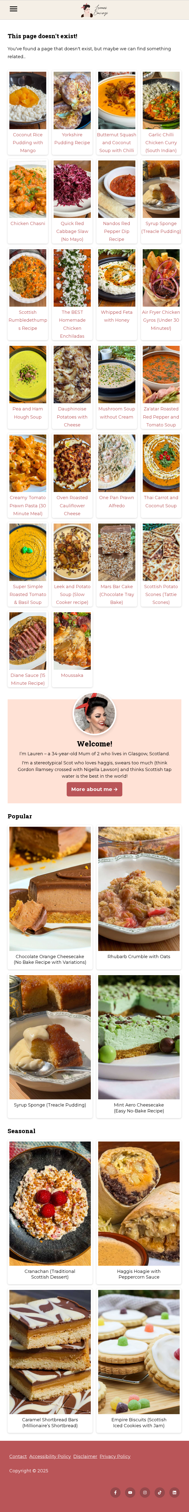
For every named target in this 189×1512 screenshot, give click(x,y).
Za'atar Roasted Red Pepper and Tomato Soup (161, 417)
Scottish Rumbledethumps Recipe (28, 320)
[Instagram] (145, 1492)
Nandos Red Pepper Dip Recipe (116, 231)
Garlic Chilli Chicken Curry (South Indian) (161, 143)
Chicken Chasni (28, 223)
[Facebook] (115, 1492)
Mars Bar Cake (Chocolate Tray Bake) (116, 594)
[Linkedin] (174, 1492)
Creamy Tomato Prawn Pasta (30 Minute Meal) (28, 505)
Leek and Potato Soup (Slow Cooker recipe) (72, 594)
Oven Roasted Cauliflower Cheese (72, 505)
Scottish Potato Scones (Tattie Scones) (161, 594)
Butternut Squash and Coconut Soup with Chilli (116, 143)
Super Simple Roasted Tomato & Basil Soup (28, 594)
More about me (91, 789)
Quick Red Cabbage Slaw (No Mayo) (72, 231)
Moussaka (72, 675)
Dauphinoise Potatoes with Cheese (72, 417)
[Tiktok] (160, 1492)
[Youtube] (130, 1492)
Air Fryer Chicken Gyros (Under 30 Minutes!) (161, 320)
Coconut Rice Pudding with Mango (28, 143)
